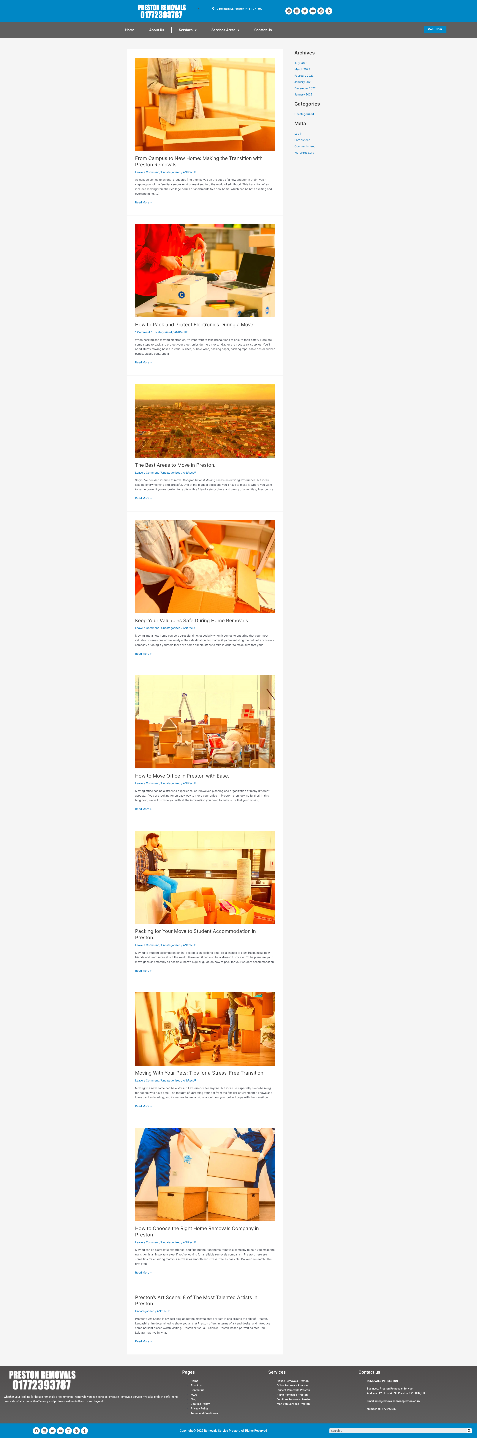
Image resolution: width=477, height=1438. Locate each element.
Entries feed (302, 140)
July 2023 (300, 63)
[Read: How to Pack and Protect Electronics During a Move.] (205, 270)
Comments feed (304, 146)
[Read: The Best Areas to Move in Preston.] (205, 420)
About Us (156, 30)
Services (186, 30)
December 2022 (305, 88)
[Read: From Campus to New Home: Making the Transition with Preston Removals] (205, 104)
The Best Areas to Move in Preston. (175, 465)
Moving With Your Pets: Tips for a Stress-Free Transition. (200, 1073)
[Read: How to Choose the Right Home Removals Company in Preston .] (205, 1174)
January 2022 (303, 94)
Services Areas (223, 30)
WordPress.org (304, 152)
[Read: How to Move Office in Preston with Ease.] (205, 721)
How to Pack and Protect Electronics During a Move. (195, 324)
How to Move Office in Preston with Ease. (182, 776)
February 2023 (304, 75)
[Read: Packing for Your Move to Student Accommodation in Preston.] (205, 877)
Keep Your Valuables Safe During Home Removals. (192, 620)
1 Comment (142, 332)
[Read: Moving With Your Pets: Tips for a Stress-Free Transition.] (205, 1029)
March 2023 (302, 69)
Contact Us (263, 30)
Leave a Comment (147, 172)
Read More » (143, 202)
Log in (298, 133)
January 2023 (303, 82)
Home (130, 30)
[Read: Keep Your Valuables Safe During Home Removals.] (205, 566)
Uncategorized (171, 172)
